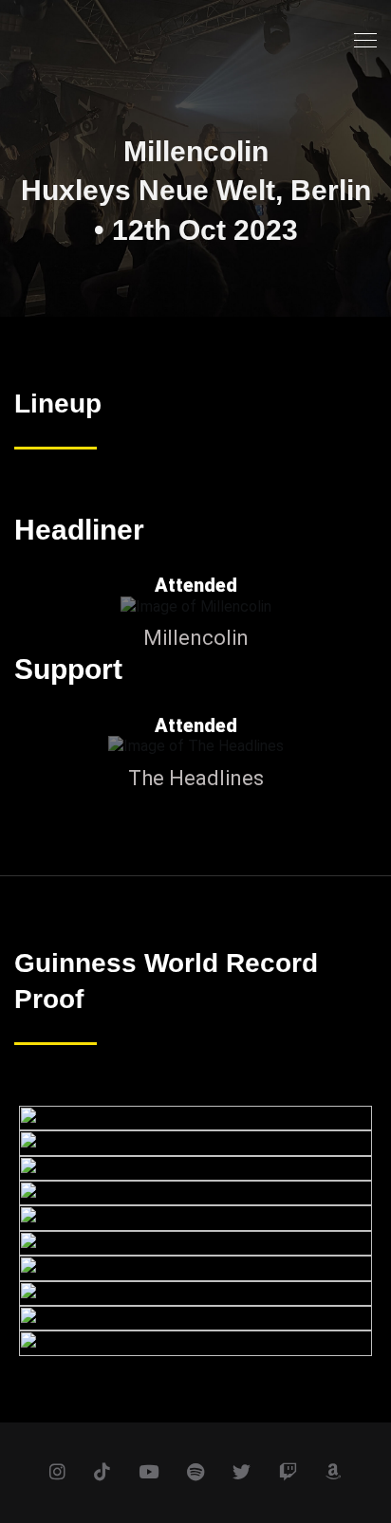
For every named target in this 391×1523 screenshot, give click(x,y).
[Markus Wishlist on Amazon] (334, 1473)
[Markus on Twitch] (288, 1473)
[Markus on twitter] (242, 1473)
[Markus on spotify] (195, 1473)
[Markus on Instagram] (57, 1473)
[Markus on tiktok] (102, 1473)
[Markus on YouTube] (148, 1473)
